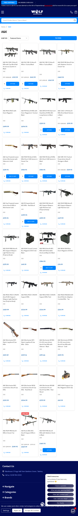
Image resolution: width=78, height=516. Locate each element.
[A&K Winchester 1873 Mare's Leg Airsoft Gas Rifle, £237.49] (11, 330)
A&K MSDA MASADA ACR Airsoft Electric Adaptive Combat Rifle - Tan (65, 297)
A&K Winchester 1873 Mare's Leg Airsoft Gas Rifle (10, 342)
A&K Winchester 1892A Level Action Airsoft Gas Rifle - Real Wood (28, 388)
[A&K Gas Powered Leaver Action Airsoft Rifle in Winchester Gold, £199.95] (11, 193)
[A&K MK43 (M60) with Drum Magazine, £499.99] (11, 100)
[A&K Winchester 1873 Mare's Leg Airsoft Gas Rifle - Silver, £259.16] (29, 330)
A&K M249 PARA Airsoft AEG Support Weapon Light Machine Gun (65, 205)
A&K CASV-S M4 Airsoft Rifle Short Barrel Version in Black (65, 113)
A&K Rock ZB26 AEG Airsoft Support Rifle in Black (28, 433)
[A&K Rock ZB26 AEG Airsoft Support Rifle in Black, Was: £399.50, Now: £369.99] (29, 420)
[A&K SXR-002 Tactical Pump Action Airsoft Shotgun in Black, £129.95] (66, 146)
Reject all (17, 510)
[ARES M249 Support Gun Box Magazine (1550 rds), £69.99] (66, 375)
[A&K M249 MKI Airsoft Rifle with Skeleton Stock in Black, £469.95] (48, 420)
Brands (8, 497)
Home (3, 27)
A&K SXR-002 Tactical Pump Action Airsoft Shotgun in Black (65, 159)
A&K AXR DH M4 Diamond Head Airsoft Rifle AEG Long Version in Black (47, 113)
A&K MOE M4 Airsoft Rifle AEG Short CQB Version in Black (48, 159)
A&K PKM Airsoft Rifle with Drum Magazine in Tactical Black (29, 113)
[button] (73, 511)
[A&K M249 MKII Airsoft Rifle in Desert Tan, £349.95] (11, 420)
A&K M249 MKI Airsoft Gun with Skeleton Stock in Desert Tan (66, 64)
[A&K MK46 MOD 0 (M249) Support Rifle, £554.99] (29, 284)
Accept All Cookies (32, 510)
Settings (6, 510)
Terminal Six (48, 5)
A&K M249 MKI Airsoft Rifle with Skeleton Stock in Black (47, 433)
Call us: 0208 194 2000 (13, 475)
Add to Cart (12, 176)
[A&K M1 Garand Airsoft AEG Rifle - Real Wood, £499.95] (29, 193)
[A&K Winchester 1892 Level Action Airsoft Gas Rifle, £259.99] (11, 375)
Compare (7, 88)
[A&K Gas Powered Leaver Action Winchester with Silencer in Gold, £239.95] (11, 146)
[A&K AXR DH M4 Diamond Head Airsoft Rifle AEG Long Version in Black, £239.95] (48, 100)
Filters (58, 38)
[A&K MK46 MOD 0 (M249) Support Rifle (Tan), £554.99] (48, 284)
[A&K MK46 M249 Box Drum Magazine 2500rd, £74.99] (66, 238)
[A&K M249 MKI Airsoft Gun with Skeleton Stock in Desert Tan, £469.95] (66, 52)
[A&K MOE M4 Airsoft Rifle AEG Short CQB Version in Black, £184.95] (48, 146)
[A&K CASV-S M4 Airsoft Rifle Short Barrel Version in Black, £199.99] (66, 100)
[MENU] (2, 12)
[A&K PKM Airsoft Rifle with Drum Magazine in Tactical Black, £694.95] (29, 100)
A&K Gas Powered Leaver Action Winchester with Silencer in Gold (11, 159)
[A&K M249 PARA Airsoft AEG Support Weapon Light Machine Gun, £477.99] (66, 193)
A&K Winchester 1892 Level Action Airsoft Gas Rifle (10, 388)
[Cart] (76, 12)
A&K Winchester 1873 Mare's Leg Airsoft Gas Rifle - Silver (28, 342)
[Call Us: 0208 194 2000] (72, 12)
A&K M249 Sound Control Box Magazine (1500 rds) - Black (29, 251)
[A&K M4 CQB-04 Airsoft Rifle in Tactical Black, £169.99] (29, 52)
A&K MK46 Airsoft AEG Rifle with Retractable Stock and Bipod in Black (47, 251)
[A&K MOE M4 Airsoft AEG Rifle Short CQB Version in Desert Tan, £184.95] (29, 146)
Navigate (9, 486)
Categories (10, 492)
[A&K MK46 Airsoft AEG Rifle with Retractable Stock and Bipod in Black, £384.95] (48, 238)
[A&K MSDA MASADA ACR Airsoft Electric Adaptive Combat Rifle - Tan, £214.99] (66, 284)
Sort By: (4, 38)
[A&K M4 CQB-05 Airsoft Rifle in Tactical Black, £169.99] (48, 52)
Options (12, 83)
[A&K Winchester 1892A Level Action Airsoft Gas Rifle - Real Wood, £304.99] (29, 375)
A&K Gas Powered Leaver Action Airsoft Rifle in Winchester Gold (11, 205)
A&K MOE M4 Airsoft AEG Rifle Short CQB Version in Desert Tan (29, 159)
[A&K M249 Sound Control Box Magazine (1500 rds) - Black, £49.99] (29, 238)
